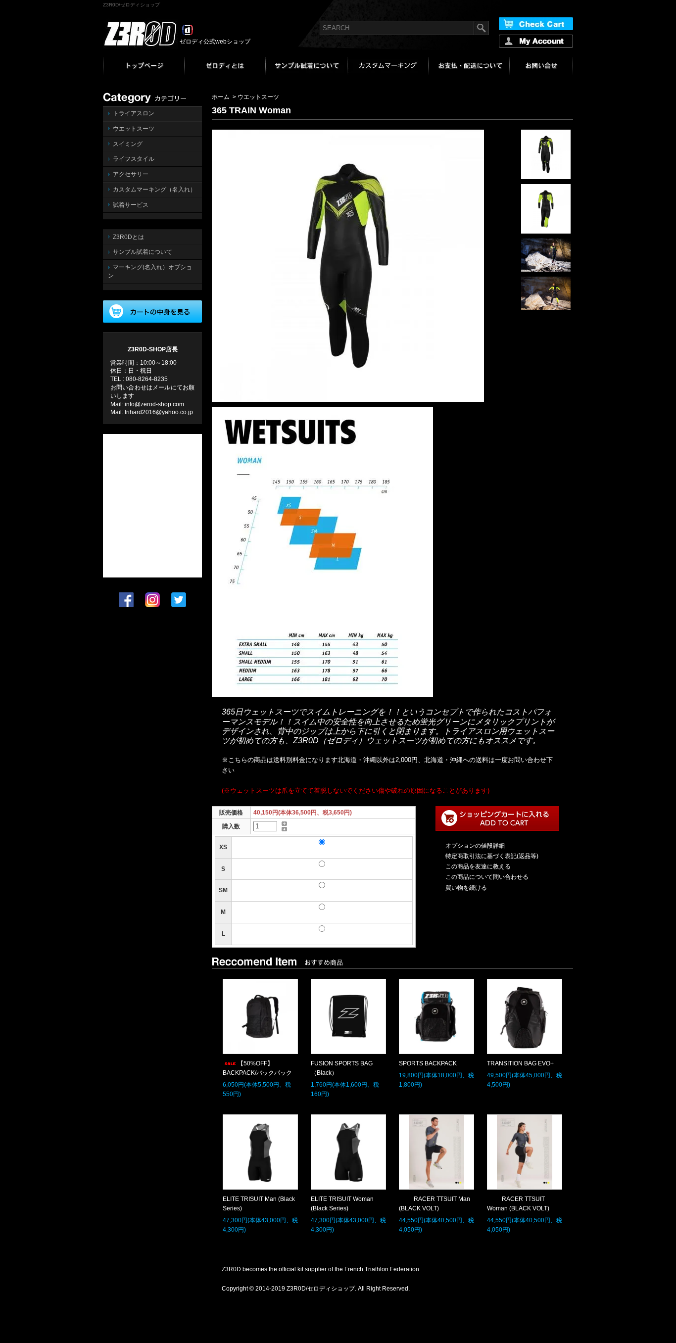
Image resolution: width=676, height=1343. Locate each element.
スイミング (128, 144)
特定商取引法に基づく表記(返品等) (491, 856)
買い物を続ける (466, 887)
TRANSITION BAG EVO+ (520, 1063)
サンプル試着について (142, 251)
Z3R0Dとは (128, 237)
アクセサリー (130, 174)
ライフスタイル (133, 158)
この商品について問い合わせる (487, 876)
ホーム (221, 97)
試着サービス (130, 204)
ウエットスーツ (133, 128)
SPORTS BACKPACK (428, 1063)
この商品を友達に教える (478, 866)
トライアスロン (133, 113)
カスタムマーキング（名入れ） (154, 189)
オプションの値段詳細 (475, 845)
